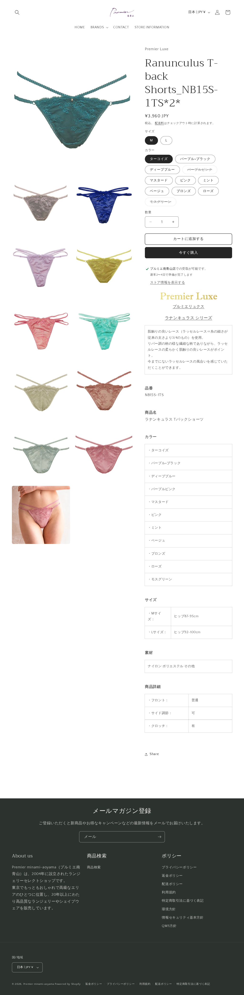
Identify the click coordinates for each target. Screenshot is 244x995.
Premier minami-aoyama (38, 984)
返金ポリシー (172, 876)
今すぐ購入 (188, 253)
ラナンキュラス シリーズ (188, 317)
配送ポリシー (172, 884)
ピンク (185, 180)
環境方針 (169, 909)
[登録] (159, 836)
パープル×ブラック (195, 159)
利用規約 (169, 892)
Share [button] (154, 754)
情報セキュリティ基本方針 (182, 918)
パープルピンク (201, 171)
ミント (208, 180)
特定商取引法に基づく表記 (182, 901)
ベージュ (157, 191)
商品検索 (94, 867)
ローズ (208, 191)
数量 (148, 212)
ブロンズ (184, 191)
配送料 (159, 123)
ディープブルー (162, 170)
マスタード (159, 180)
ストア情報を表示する (167, 282)
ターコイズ (159, 159)
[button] (17, 12)
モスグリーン (162, 203)
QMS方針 (169, 926)
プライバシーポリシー (179, 867)
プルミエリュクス (188, 306)
